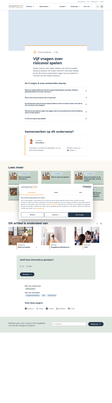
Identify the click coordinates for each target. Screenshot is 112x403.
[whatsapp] (60, 308)
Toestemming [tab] (31, 192)
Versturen (26, 274)
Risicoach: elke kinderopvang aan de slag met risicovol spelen (92, 194)
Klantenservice (94, 1)
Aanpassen (55, 214)
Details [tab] (56, 192)
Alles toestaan (80, 214)
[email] (71, 308)
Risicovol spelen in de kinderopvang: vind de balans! (92, 179)
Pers (88, 1)
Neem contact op (74, 148)
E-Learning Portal (81, 1)
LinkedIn (71, 150)
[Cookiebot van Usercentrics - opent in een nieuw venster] (84, 187)
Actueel (62, 6)
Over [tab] (80, 192)
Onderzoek (74, 6)
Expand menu (66, 6)
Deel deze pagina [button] (34, 303)
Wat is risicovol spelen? (60, 177)
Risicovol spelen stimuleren (24, 178)
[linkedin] (50, 308)
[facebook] (29, 308)
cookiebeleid (54, 204)
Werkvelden (43, 6)
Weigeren (32, 214)
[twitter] (39, 308)
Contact (102, 1)
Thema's (29, 6)
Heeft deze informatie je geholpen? (37, 260)
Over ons (86, 6)
